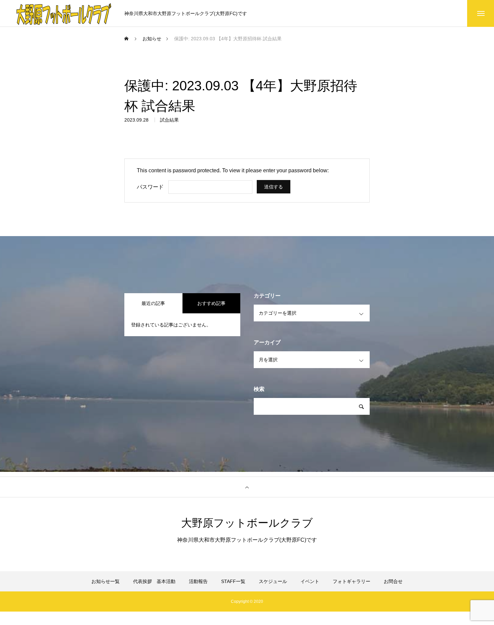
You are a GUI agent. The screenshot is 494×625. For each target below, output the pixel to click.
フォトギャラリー (351, 581)
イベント (309, 581)
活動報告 (198, 581)
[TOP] (247, 487)
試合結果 (169, 120)
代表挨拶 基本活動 (154, 581)
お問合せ (393, 581)
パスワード (150, 187)
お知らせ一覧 (105, 581)
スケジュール (273, 581)
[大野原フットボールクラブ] (63, 13)
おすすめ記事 (211, 303)
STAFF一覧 (233, 581)
